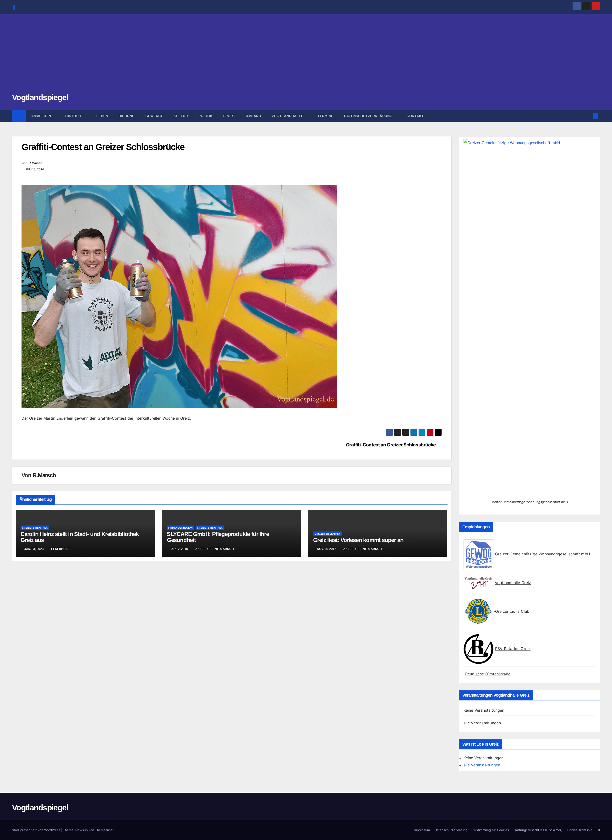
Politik (205, 116)
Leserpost (60, 549)
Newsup (81, 830)
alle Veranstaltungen (482, 723)
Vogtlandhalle (288, 116)
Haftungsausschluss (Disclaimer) (538, 830)
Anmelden (41, 116)
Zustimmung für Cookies (490, 830)
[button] (587, 116)
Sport (229, 116)
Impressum (422, 830)
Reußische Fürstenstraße (488, 674)
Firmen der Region (180, 527)
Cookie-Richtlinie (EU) (583, 830)
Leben (102, 116)
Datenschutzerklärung (369, 116)
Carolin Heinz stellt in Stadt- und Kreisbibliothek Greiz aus (80, 537)
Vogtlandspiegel (40, 97)
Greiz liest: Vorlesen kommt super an (358, 540)
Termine (325, 116)
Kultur (181, 116)
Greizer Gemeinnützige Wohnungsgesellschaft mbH (542, 554)
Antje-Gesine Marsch (214, 549)
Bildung (127, 116)
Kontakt (415, 116)
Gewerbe (154, 116)
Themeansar (104, 830)
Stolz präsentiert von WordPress (36, 830)
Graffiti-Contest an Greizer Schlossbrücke (391, 445)
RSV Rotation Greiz (513, 648)
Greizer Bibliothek (35, 527)
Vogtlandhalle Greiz (513, 582)
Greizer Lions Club (512, 611)
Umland (253, 116)
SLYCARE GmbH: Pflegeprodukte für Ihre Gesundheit (218, 537)
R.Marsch (35, 163)
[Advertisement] (306, 56)
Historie (74, 116)
